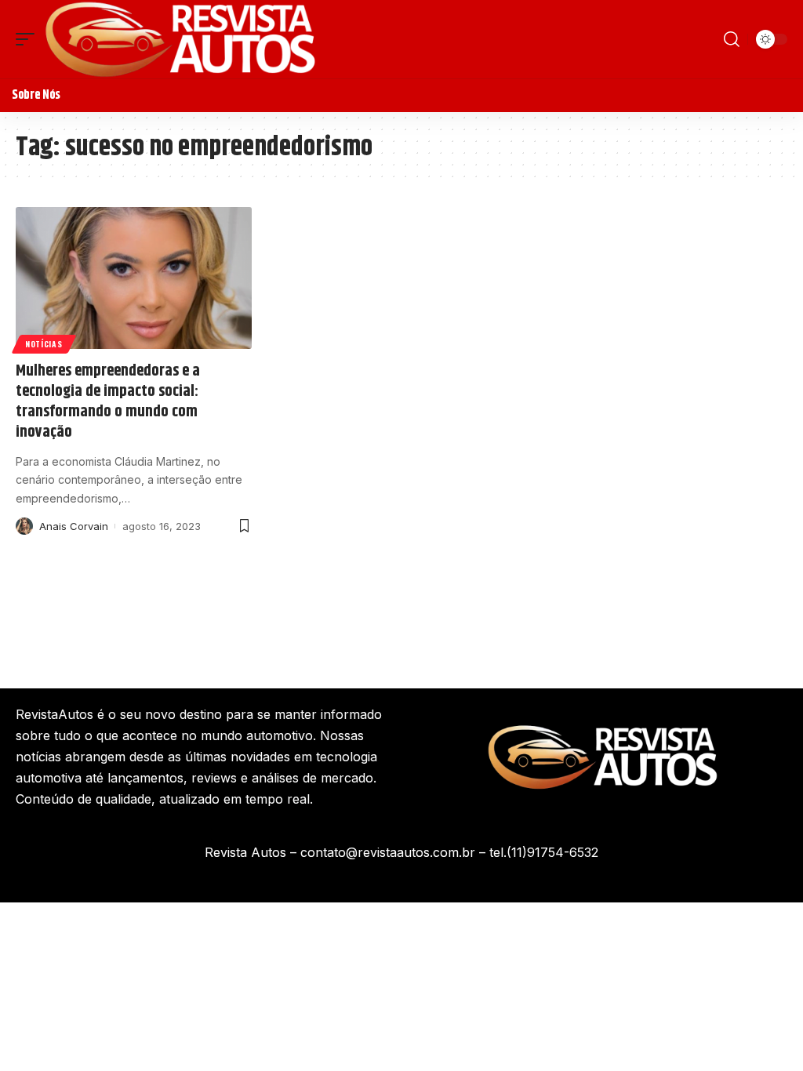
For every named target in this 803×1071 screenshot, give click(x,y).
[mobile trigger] (29, 39)
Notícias (44, 344)
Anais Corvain (73, 526)
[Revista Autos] (180, 39)
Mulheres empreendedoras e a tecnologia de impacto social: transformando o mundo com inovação (108, 402)
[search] (731, 39)
